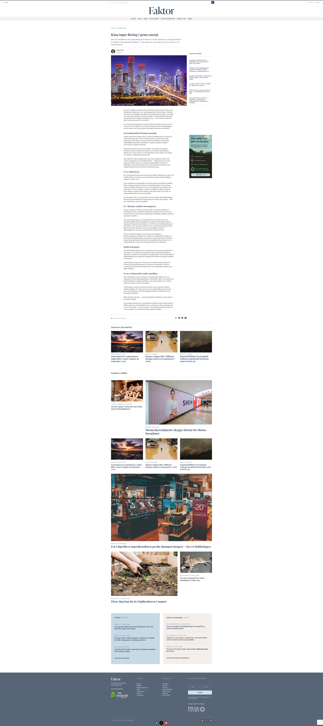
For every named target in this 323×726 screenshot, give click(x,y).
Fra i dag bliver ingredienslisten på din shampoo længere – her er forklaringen (161, 546)
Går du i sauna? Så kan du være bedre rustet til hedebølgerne (126, 407)
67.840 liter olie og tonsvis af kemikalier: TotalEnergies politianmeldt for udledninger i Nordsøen (198, 100)
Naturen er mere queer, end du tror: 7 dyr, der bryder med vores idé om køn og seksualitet (187, 638)
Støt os (311, 2)
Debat (190, 19)
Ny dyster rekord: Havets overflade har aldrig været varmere (199, 84)
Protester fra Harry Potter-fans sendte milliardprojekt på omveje (187, 650)
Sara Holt (120, 50)
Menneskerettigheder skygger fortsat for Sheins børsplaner (176, 431)
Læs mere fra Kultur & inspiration (178, 658)
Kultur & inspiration (168, 19)
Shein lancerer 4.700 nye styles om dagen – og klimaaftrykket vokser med (199, 91)
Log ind (317, 2)
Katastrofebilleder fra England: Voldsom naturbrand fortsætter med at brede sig (125, 359)
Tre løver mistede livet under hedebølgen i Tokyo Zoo (159, 357)
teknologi (123, 318)
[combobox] (160, 2)
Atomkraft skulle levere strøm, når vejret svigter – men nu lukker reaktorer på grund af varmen (196, 359)
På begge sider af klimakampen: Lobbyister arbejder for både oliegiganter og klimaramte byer (199, 69)
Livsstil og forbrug (117, 404)
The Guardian (143, 120)
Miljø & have (115, 598)
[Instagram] (205, 720)
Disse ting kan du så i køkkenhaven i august (138, 601)
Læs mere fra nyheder (121, 658)
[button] (156, 723)
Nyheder (113, 544)
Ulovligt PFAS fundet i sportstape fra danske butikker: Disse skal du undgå (200, 77)
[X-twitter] (208, 720)
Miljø (140, 19)
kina (118, 318)
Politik (133, 19)
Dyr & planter (154, 19)
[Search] (212, 2)
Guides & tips (181, 19)
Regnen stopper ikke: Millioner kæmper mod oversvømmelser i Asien (161, 465)
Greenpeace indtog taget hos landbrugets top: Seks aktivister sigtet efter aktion (199, 61)
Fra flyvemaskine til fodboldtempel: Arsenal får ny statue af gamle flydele (186, 627)
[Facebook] (202, 720)
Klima (145, 19)
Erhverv (148, 427)
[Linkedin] (211, 720)
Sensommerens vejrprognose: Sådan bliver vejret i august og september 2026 (126, 466)
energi (114, 318)
